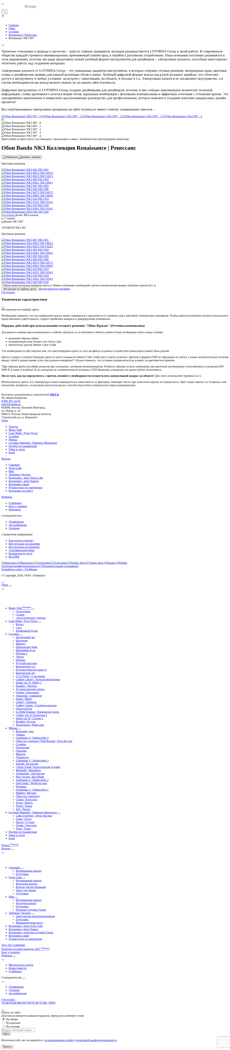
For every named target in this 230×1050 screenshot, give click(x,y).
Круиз (19, 624)
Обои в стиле (17, 449)
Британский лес (25, 672)
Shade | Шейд (24, 698)
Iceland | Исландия (27, 763)
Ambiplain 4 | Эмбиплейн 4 (32, 737)
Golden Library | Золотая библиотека (38, 679)
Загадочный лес (25, 637)
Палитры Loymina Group (31, 909)
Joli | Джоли (23, 809)
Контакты (15, 509)
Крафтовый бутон (27, 630)
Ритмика (21, 786)
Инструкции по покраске (24, 547)
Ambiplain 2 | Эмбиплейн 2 (32, 780)
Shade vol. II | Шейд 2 (29, 682)
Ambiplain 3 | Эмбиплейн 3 (32, 760)
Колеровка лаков (19, 484)
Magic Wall (15, 429)
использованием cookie (59, 1040)
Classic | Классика (26, 799)
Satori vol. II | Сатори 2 (29, 718)
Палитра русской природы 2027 (25, 949)
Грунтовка (22, 874)
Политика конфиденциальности (21, 566)
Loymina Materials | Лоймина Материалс (33, 442)
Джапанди (22, 757)
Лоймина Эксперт (20, 474)
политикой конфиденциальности (96, 1040)
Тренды (13, 426)
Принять (7, 1046)
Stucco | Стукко (25, 822)
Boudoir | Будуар (26, 721)
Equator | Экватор (26, 685)
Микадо (21, 754)
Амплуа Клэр (24, 708)
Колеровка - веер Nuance (24, 481)
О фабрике (15, 503)
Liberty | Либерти (26, 702)
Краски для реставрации (31, 887)
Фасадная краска (26, 903)
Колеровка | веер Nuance (23, 929)
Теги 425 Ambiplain (13, 945)
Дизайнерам (16, 521)
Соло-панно (23, 611)
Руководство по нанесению (25, 487)
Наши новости (18, 968)
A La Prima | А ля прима (30, 676)
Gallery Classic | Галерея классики (36, 705)
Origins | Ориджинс (27, 692)
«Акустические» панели (31, 617)
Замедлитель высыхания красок (35, 916)
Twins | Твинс (24, 805)
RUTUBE (41, 1002)
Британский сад (25, 666)
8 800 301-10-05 (10, 401)
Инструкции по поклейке (24, 543)
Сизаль (20, 614)
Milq (11, 471)
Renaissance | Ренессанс (30, 724)
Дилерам (14, 528)
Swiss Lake (15, 468)
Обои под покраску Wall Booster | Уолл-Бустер (44, 741)
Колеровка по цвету (21, 490)
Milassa (13, 439)
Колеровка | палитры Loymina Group (31, 932)
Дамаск (20, 734)
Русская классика (26, 663)
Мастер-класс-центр (21, 964)
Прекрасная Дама (26, 647)
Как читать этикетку (21, 540)
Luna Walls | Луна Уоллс (23, 433)
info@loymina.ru (11, 404)
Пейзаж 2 (21, 653)
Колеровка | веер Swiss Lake (26, 925)
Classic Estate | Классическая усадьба (38, 767)
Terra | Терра (23, 828)
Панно (10, 845)
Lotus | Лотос (24, 818)
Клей (12, 452)
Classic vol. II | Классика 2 (31, 715)
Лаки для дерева (26, 890)
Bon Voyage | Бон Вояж (30, 776)
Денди (20, 656)
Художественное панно (30, 689)
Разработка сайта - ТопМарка (19, 569)
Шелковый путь (25, 650)
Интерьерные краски (29, 870)
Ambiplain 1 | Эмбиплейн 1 (32, 789)
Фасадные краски (26, 883)
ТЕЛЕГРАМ (9, 1002)
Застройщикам (18, 525)
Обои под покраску (28, 796)
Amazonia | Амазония (29, 695)
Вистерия (21, 640)
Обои (4, 420)
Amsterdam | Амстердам (30, 773)
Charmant (14, 464)
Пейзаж (20, 659)
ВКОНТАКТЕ (26, 1002)
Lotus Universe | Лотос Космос (34, 815)
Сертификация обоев (21, 550)
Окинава (21, 750)
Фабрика (6, 496)
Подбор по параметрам (23, 446)
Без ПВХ (14, 556)
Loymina (14, 436)
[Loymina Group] (18, 7)
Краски (5, 458)
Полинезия (22, 747)
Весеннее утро (25, 731)
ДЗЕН (51, 1002)
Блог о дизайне (18, 506)
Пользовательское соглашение (60, 566)
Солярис (21, 744)
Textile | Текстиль (26, 825)
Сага (19, 627)
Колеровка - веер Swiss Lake (26, 477)
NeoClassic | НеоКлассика (31, 783)
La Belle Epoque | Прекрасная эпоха (37, 711)
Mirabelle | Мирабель (28, 770)
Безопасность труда (20, 553)
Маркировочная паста (29, 922)
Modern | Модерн (26, 792)
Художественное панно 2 (31, 669)
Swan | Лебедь (24, 802)
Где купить (8, 999)
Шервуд (20, 643)
